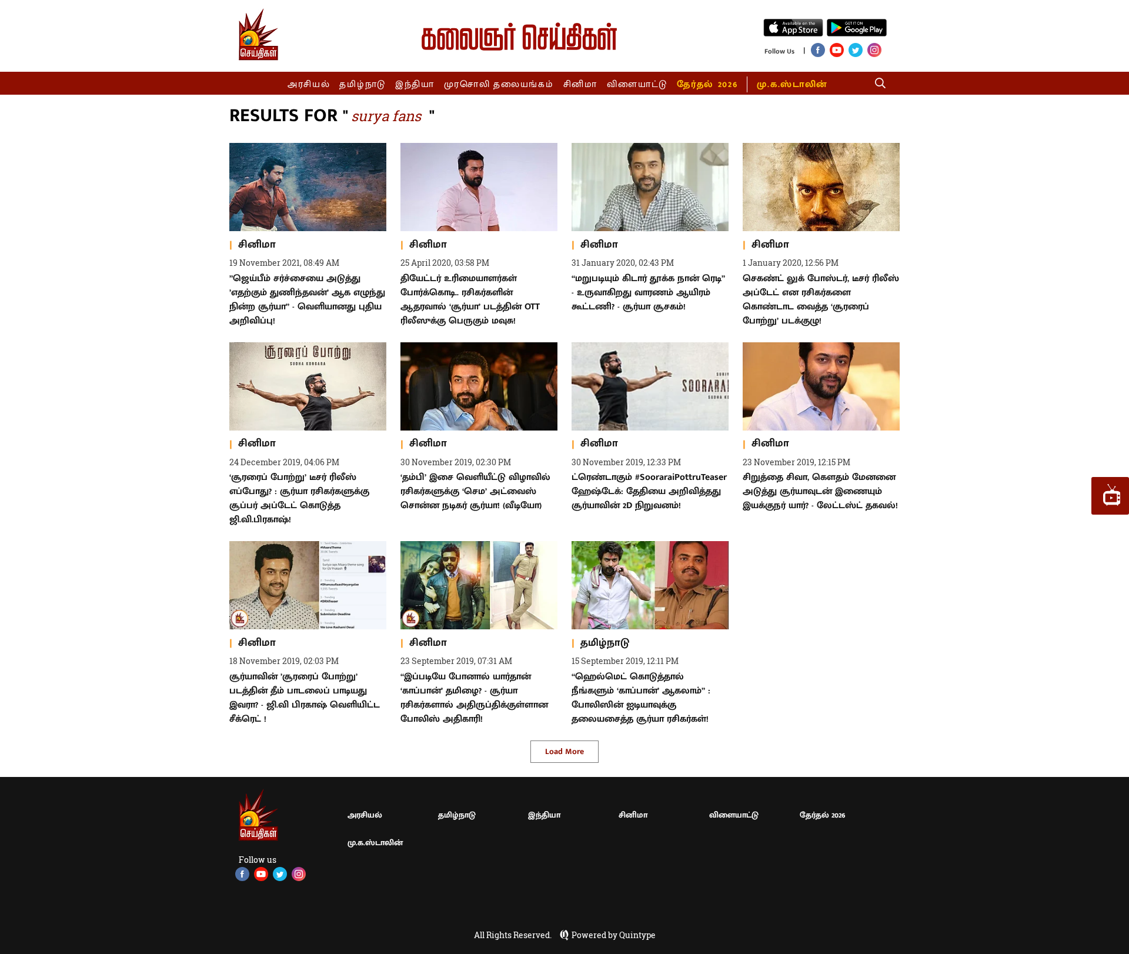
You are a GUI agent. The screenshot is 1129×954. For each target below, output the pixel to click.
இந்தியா (415, 84)
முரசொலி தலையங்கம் (499, 84)
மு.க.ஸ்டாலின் (792, 84)
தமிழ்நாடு (362, 84)
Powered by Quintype (614, 935)
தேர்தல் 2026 (707, 84)
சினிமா (580, 84)
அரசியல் (309, 84)
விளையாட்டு (637, 84)
